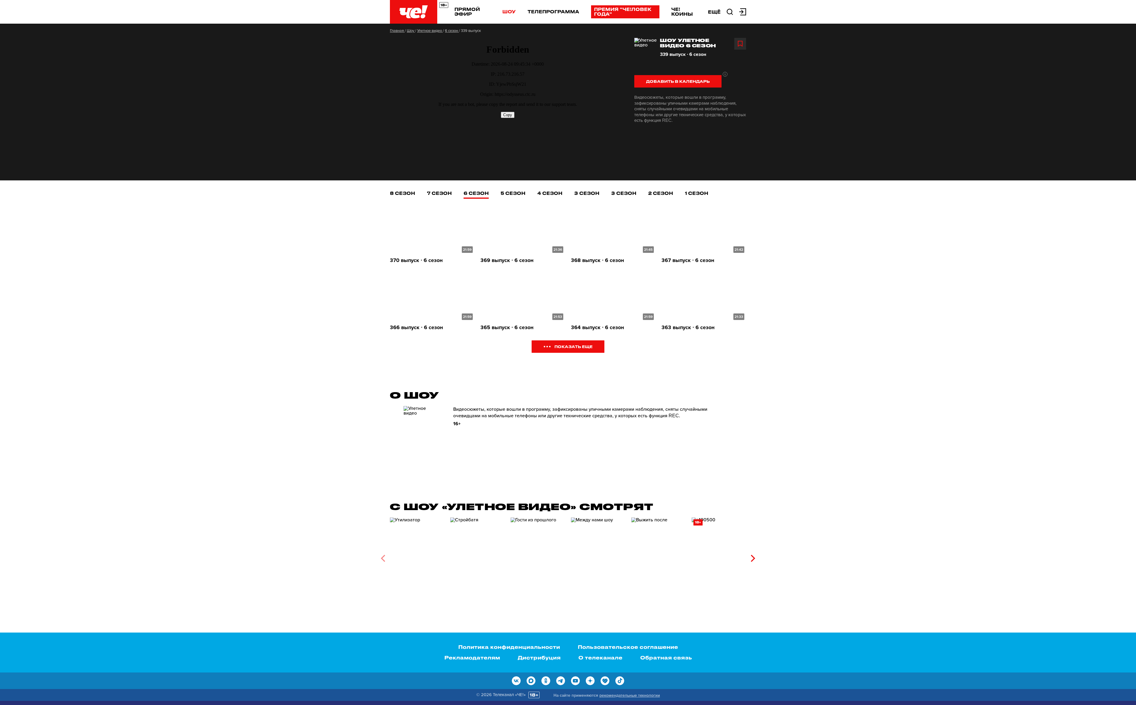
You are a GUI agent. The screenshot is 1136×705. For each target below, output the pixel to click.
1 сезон (696, 193)
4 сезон (549, 193)
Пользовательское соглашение (628, 647)
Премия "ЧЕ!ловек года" (622, 12)
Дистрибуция (539, 657)
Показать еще (573, 346)
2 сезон (660, 193)
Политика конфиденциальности (509, 647)
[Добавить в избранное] (740, 44)
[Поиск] (730, 11)
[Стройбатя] (477, 556)
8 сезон (402, 193)
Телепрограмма (553, 11)
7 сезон (439, 193)
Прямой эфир (467, 12)
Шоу (509, 11)
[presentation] (383, 558)
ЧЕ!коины (682, 12)
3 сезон (586, 193)
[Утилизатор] (417, 556)
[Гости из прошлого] (538, 556)
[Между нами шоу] (598, 556)
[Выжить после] (658, 556)
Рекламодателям (472, 657)
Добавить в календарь (678, 81)
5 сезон (513, 193)
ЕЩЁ (714, 12)
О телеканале (600, 657)
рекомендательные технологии (629, 695)
